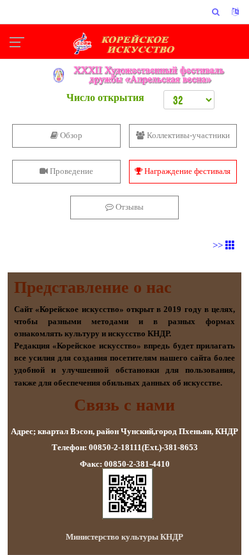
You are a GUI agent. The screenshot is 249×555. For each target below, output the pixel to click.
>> (219, 245)
